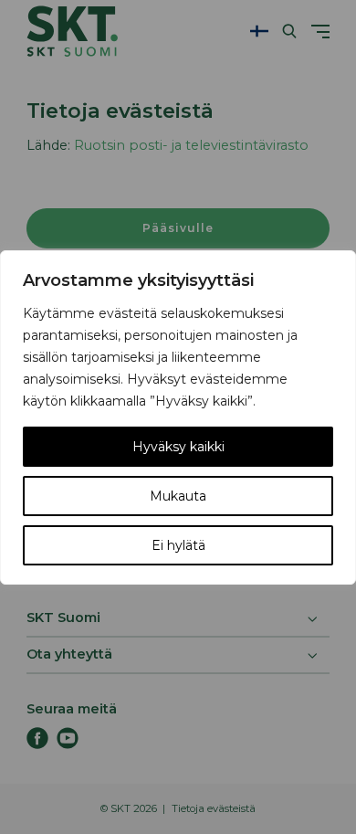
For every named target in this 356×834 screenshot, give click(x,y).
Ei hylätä (178, 545)
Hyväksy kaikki (178, 446)
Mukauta (178, 496)
